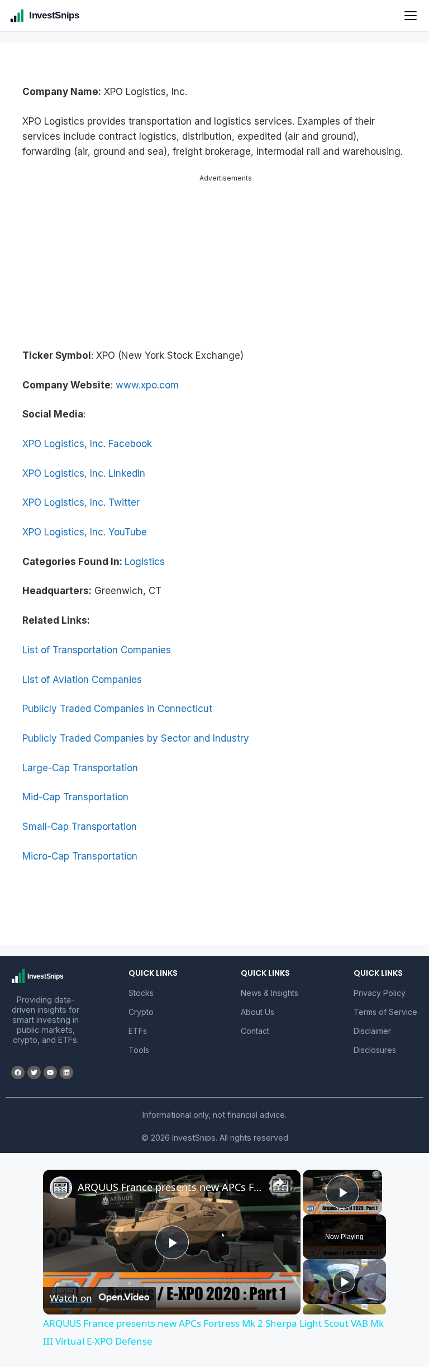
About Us (257, 1012)
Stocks (141, 993)
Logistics (145, 561)
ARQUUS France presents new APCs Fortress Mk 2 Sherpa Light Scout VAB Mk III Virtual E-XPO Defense (170, 1187)
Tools (138, 1050)
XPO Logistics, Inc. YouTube (84, 532)
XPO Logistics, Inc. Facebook (87, 443)
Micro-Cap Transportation (79, 856)
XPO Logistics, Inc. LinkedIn (83, 473)
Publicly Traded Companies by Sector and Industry (135, 738)
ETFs (137, 1031)
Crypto (141, 1012)
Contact (255, 1031)
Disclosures (375, 1050)
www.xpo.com (147, 385)
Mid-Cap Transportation (75, 797)
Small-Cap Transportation (79, 826)
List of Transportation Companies (96, 650)
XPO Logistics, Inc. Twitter (81, 502)
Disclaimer (372, 1031)
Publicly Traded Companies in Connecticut (117, 708)
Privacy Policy (380, 993)
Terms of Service (385, 1012)
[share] (278, 1182)
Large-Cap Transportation (80, 767)
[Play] (344, 1281)
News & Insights (269, 993)
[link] (61, 1187)
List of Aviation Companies (82, 679)
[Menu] (410, 15)
